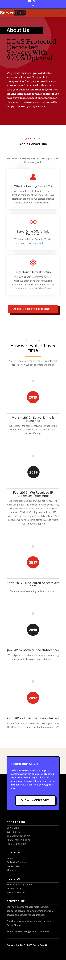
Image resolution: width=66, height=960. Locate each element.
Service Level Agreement (20, 884)
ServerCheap (14, 925)
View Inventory (35, 800)
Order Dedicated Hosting (31, 309)
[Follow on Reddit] (33, 5)
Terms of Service (16, 892)
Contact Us (13, 866)
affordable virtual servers (24, 921)
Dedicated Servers (16, 862)
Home (10, 858)
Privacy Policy (14, 888)
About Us (11, 870)
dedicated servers (42, 243)
